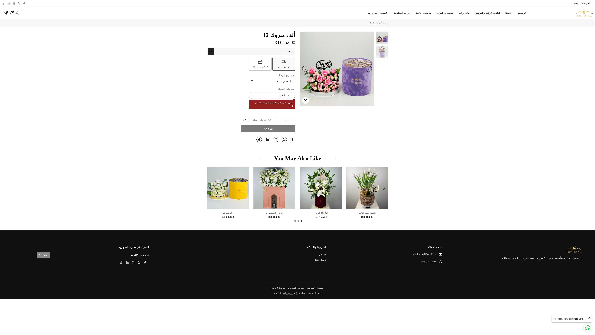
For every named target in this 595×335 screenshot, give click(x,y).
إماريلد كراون (321, 212)
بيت (386, 23)
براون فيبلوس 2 (274, 212)
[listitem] (283, 64)
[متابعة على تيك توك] (3, 3)
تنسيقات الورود (445, 12)
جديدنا (508, 12)
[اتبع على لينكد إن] (8, 3)
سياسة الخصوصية (315, 288)
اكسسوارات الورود (378, 12)
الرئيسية (522, 12)
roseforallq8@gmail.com (425, 254)
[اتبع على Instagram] (14, 3)
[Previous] (369, 69)
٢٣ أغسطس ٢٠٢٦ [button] (285, 81)
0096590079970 (429, 261)
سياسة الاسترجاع (296, 288)
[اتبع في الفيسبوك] (24, 3)
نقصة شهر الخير (367, 212)
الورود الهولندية (402, 12)
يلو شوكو (228, 212)
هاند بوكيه (464, 12)
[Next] (305, 69)
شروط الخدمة (278, 288)
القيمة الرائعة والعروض (487, 12)
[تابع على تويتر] (19, 3)
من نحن (322, 254)
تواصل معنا (320, 260)
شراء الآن (268, 129)
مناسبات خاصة (424, 12)
